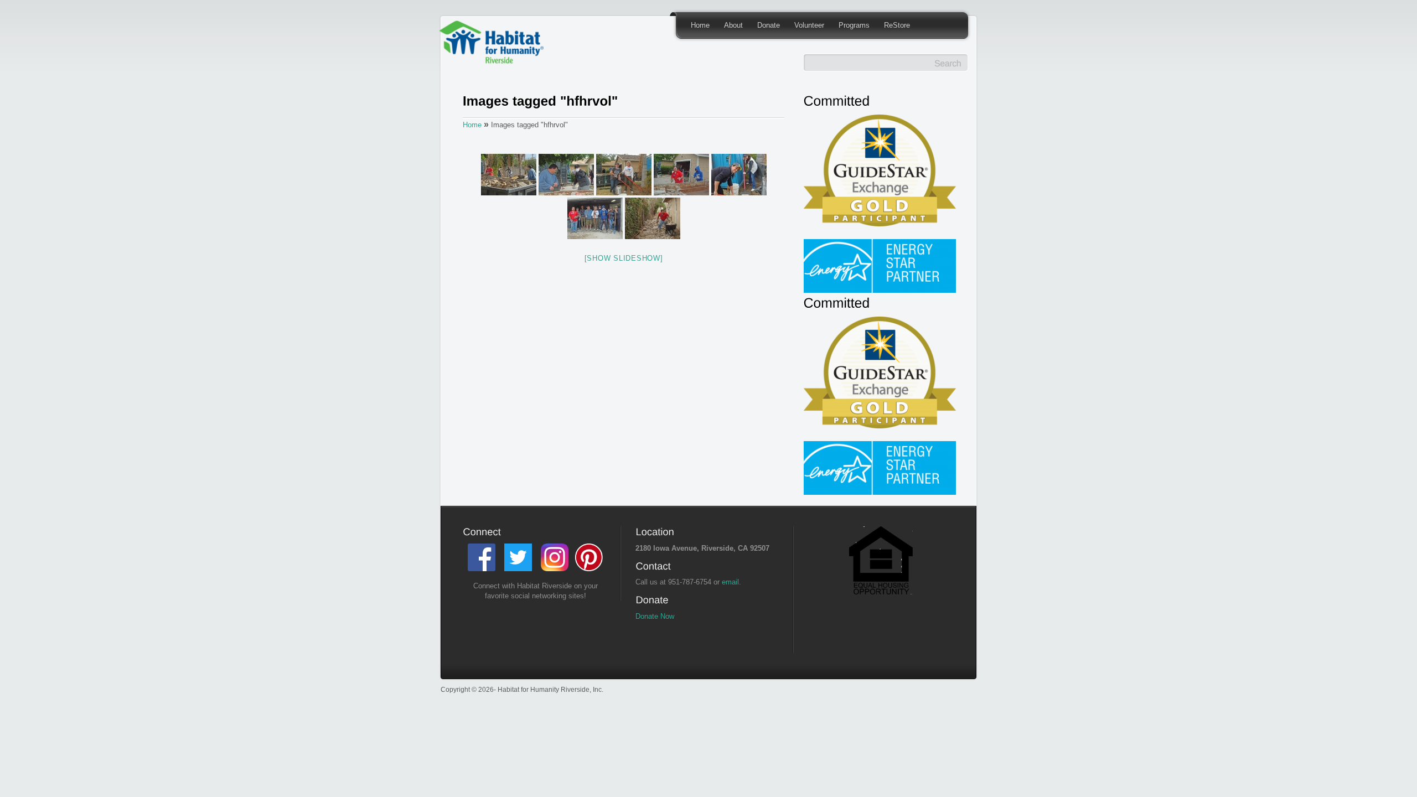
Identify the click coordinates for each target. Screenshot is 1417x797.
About (733, 25)
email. (731, 582)
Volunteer (809, 25)
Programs (854, 25)
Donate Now (654, 616)
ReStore (897, 25)
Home (700, 25)
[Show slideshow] (624, 258)
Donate (768, 25)
